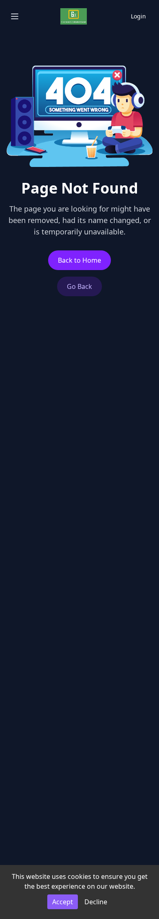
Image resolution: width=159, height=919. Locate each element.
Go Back (79, 286)
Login (138, 16)
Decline (95, 901)
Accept (62, 901)
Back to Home (79, 260)
